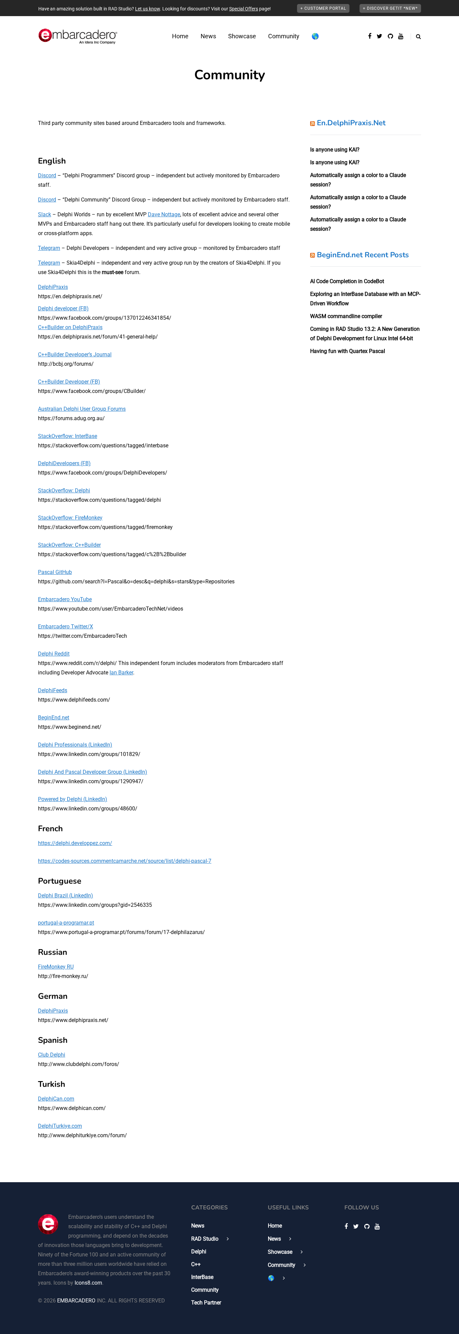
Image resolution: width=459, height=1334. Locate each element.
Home (180, 36)
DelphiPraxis (53, 287)
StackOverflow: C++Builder (69, 545)
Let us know (147, 8)
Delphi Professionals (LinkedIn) (75, 745)
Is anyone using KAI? (335, 149)
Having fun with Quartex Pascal (347, 351)
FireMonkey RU (56, 967)
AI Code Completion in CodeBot (347, 281)
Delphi (198, 1251)
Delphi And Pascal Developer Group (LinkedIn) (92, 772)
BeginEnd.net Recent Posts (363, 255)
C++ (196, 1264)
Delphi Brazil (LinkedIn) (65, 895)
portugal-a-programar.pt (66, 923)
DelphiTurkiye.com (60, 1126)
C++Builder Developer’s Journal (75, 354)
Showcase (242, 36)
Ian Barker (121, 672)
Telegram (49, 248)
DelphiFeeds (52, 690)
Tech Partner (206, 1302)
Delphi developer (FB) (63, 308)
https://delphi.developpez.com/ (75, 843)
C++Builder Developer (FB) (69, 382)
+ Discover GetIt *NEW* (390, 8)
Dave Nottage (164, 214)
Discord (47, 175)
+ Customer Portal (323, 8)
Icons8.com (88, 1283)
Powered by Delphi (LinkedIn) (72, 799)
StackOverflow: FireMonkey (70, 518)
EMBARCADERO (76, 1300)
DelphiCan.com (56, 1099)
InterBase (202, 1277)
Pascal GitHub (55, 572)
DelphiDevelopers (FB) (64, 463)
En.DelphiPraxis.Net (351, 123)
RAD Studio (204, 1239)
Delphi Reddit (54, 654)
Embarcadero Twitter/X (65, 626)
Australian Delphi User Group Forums (82, 409)
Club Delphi (51, 1055)
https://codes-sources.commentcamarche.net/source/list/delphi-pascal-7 (124, 861)
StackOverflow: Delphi (64, 490)
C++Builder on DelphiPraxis (70, 327)
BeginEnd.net (53, 717)
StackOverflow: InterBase (67, 436)
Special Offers (243, 8)
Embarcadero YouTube (65, 599)
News (208, 36)
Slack (44, 214)
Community (283, 36)
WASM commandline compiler (346, 316)
